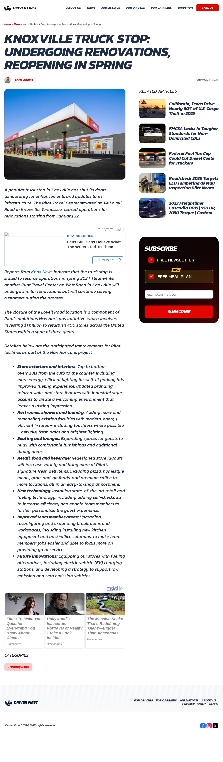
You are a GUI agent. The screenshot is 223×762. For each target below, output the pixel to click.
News (91, 7)
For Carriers (161, 7)
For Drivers (135, 7)
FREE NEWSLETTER (175, 260)
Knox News (41, 271)
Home (7, 24)
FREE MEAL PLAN (175, 276)
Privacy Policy (194, 704)
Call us (207, 7)
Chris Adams (24, 80)
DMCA (213, 704)
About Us (73, 7)
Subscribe (161, 248)
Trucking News (18, 667)
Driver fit (185, 7)
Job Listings (110, 7)
